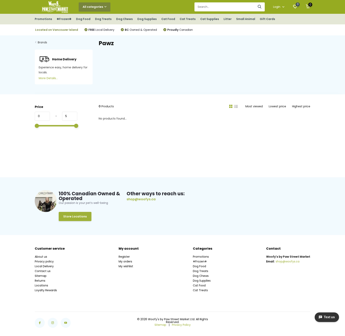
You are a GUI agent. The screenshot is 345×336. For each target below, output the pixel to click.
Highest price (301, 106)
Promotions (43, 19)
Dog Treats (103, 19)
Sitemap (41, 276)
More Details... (48, 78)
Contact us (43, 271)
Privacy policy (44, 261)
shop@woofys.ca (141, 199)
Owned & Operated (141, 30)
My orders (125, 261)
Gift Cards (267, 19)
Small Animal (245, 19)
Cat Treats (188, 19)
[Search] (260, 6)
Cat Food (168, 19)
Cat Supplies (209, 19)
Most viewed (254, 106)
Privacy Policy (181, 325)
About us (41, 257)
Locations (41, 285)
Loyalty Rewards (46, 290)
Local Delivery (101, 30)
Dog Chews (124, 19)
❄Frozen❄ (64, 19)
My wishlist (126, 266)
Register (124, 257)
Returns (40, 281)
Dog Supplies (147, 19)
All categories (93, 7)
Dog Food (83, 19)
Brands (42, 42)
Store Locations (75, 216)
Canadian (180, 30)
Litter (228, 19)
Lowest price (277, 106)
